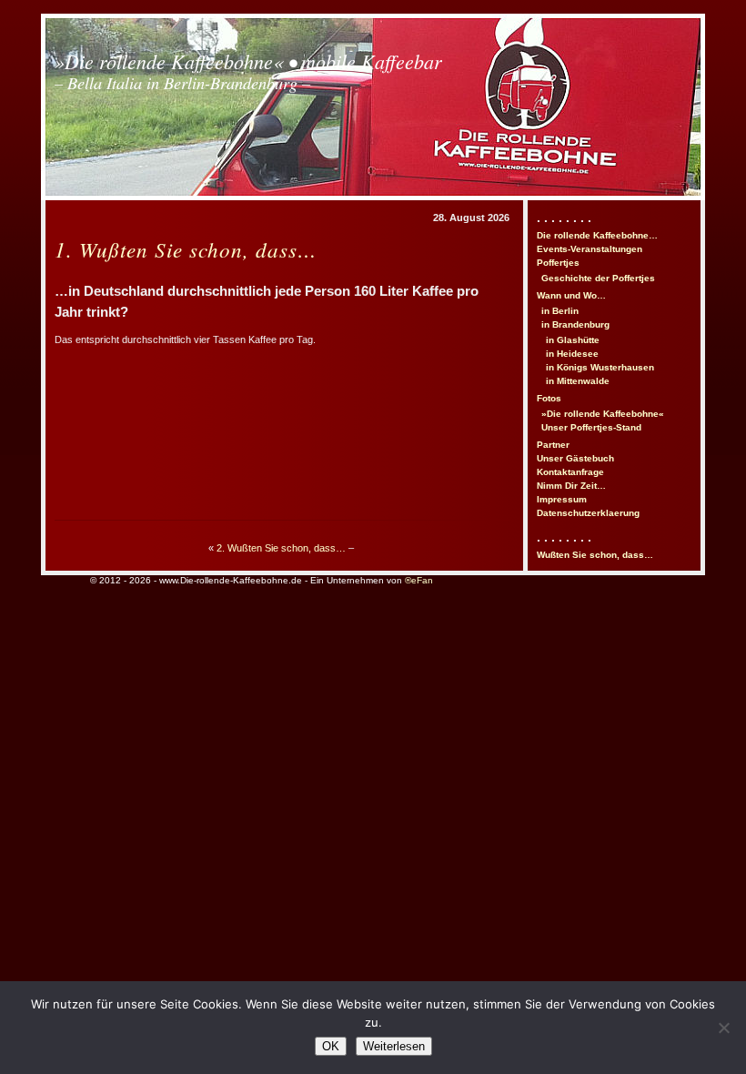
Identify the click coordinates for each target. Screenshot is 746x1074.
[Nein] (723, 1027)
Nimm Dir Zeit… (571, 486)
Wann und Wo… (571, 295)
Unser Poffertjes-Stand (591, 427)
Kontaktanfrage (570, 472)
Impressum (562, 499)
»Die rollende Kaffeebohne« (602, 414)
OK (330, 1046)
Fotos (549, 398)
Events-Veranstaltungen (589, 249)
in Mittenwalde (578, 381)
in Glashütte (573, 340)
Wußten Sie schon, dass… (595, 555)
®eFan (419, 580)
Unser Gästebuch (575, 458)
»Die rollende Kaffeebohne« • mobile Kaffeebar (248, 70)
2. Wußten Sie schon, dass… (281, 547)
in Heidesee (572, 354)
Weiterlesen (394, 1046)
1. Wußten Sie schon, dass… (186, 249)
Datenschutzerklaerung (588, 513)
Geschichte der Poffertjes (598, 278)
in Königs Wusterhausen (600, 367)
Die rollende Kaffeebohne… (597, 235)
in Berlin (560, 311)
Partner (553, 445)
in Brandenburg (575, 324)
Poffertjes (558, 263)
